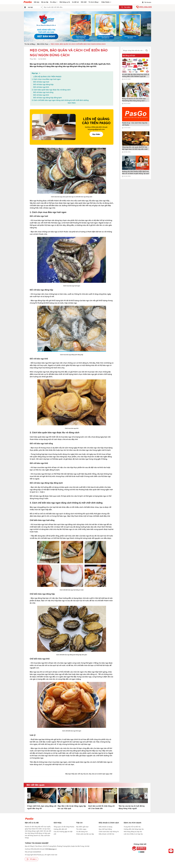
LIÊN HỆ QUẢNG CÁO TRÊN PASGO (47, 77)
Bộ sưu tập (44, 2)
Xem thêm (72, 103)
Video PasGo (105, 2)
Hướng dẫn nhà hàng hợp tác (134, 829)
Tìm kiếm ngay (81, 829)
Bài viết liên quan (35, 785)
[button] (29, 796)
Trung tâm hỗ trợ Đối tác (132, 827)
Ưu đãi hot (75, 2)
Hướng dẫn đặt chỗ (60, 829)
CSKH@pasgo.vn (51, 849)
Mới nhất (83, 2)
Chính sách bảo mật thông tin (109, 831)
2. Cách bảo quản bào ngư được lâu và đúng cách (51, 90)
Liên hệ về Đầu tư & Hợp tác (133, 834)
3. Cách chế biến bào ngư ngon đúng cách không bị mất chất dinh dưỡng (60, 100)
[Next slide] (149, 26)
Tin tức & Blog (93, 2)
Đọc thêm (96, 134)
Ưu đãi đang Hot (82, 831)
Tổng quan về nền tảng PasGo (64, 827)
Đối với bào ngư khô (41, 87)
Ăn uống (53, 2)
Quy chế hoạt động (105, 829)
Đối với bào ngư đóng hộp (43, 84)
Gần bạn (36, 2)
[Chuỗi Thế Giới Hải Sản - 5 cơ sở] (87, 26)
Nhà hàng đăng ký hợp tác (133, 831)
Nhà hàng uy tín (65, 2)
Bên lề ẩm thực (42, 44)
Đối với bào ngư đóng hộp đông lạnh (47, 98)
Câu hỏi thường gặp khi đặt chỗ (63, 833)
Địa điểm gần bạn (82, 827)
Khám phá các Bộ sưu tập (85, 834)
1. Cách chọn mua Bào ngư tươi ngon (46, 79)
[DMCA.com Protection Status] (137, 852)
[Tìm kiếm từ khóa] (146, 50)
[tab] (84, 40)
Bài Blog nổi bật (129, 55)
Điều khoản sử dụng (105, 827)
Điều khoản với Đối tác (106, 834)
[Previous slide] (26, 26)
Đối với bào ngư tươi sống (43, 92)
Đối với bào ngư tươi (41, 82)
